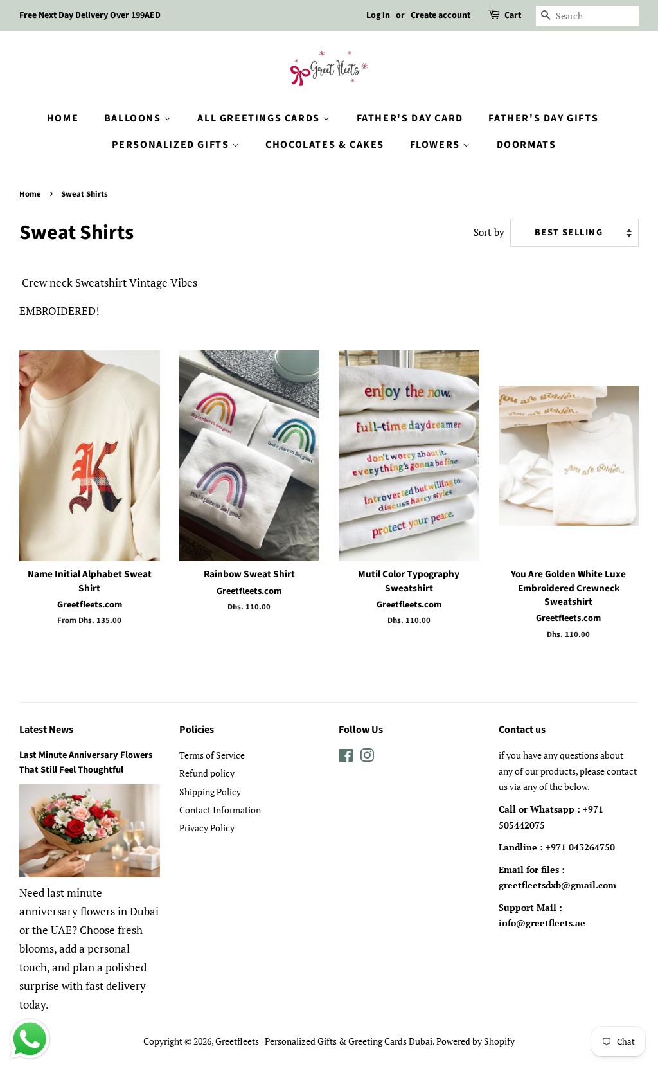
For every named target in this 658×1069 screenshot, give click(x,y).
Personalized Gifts (172, 145)
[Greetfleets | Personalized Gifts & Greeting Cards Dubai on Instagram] (367, 757)
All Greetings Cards (260, 118)
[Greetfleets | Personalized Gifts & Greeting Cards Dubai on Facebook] (346, 757)
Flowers (436, 145)
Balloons (134, 118)
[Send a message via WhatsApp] (29, 1039)
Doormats (526, 145)
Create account (440, 15)
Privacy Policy (207, 828)
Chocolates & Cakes (324, 145)
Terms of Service (212, 755)
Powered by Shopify (475, 1041)
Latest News (46, 730)
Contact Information (220, 810)
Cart (512, 15)
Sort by (489, 232)
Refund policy (207, 773)
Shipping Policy (210, 792)
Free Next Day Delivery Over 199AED (90, 15)
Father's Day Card (410, 118)
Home (62, 118)
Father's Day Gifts (543, 118)
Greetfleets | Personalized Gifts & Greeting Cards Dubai (323, 1041)
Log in (378, 15)
